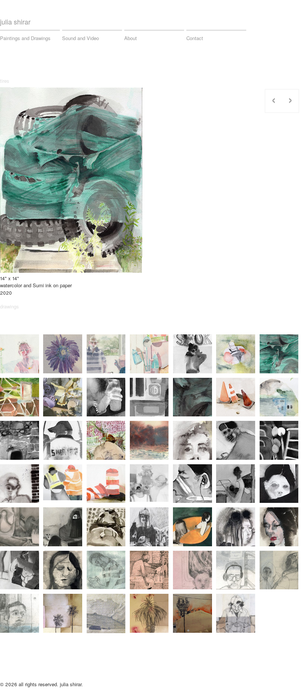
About (130, 38)
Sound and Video (80, 38)
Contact (194, 38)
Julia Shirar (15, 21)
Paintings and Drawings (25, 38)
